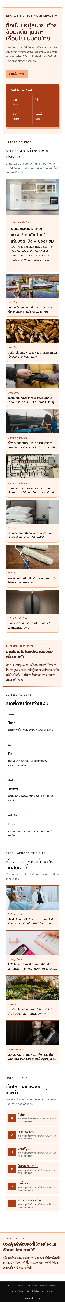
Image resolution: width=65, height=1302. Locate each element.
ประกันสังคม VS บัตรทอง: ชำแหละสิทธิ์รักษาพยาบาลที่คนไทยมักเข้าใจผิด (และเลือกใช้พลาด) (30, 923)
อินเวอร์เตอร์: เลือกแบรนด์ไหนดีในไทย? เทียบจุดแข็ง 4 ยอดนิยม (32, 234)
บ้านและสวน (32, 1285)
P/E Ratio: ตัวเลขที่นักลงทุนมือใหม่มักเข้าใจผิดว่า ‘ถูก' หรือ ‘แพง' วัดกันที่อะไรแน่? (31, 968)
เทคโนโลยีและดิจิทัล (48, 1285)
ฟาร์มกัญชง (24, 1148)
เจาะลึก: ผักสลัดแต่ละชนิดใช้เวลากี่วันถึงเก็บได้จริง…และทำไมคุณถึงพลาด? (31, 1011)
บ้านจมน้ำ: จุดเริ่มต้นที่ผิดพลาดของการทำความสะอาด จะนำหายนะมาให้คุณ (30, 309)
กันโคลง (22, 1114)
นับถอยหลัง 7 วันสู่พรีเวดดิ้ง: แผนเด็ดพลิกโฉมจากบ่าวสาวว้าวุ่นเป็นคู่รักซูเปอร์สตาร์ (32, 1059)
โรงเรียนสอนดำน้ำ (28, 1166)
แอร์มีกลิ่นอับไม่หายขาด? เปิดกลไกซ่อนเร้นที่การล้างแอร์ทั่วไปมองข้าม (32, 355)
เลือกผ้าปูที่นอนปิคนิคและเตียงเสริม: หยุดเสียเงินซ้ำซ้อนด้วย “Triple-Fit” (31, 535)
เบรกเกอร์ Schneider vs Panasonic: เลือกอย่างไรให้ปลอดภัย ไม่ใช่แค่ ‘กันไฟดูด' (31, 492)
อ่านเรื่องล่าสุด (17, 73)
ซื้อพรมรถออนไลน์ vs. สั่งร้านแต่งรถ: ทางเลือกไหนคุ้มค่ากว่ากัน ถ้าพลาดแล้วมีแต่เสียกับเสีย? (31, 447)
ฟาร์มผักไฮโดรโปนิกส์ (29, 1200)
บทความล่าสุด (47, 1291)
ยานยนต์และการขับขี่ (20, 1291)
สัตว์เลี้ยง (35, 1291)
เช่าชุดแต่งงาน (26, 1131)
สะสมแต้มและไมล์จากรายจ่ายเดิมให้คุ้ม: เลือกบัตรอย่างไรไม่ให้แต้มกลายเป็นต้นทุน (31, 400)
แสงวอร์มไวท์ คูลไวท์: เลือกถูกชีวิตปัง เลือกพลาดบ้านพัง (30, 625)
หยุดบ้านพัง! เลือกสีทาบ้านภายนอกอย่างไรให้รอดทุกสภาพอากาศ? (32, 580)
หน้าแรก (10, 1285)
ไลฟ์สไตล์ (20, 1285)
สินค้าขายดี (24, 1183)
